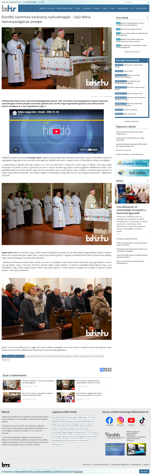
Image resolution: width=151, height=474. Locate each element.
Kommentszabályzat (101, 464)
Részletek (78, 471)
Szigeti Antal (5, 359)
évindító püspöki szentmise (33, 356)
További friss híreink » (132, 52)
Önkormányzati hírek (65, 8)
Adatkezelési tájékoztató (120, 464)
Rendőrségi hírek (59, 440)
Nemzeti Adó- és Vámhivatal (78, 440)
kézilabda (64, 429)
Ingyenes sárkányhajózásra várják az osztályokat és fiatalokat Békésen (130, 24)
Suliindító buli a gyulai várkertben (131, 29)
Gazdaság (87, 8)
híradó (55, 417)
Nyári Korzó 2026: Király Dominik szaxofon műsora (128, 105)
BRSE (63, 421)
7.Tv (88, 433)
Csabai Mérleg (30, 2)
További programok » (132, 121)
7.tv (131, 8)
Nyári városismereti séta (134, 93)
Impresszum (87, 464)
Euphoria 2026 (128, 71)
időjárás (56, 429)
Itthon (78, 8)
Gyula (70, 421)
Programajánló (122, 8)
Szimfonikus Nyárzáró (130, 110)
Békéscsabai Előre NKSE (79, 429)
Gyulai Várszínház (69, 437)
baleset (95, 433)
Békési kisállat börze (129, 114)
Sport (105, 8)
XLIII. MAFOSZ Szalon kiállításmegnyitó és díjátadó (128, 82)
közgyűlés (81, 437)
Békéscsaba (11, 356)
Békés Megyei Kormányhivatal (74, 433)
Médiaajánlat (136, 464)
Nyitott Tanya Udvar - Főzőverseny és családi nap (128, 76)
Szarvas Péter (92, 437)
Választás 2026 (141, 8)
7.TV (42, 2)
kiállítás (62, 417)
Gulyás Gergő (108, 96)
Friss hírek (51, 8)
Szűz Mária (76, 356)
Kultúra (97, 8)
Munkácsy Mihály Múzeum (84, 421)
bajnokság (56, 437)
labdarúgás (72, 417)
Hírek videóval (20, 356)
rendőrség (56, 433)
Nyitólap (42, 8)
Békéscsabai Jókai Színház (62, 425)
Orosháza (88, 425)
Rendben (144, 471)
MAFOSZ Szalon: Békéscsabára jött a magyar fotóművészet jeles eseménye (130, 40)
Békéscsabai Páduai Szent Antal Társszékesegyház (57, 356)
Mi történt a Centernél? (123, 150)
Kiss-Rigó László (98, 356)
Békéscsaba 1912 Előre (86, 417)
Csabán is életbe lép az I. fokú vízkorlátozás (129, 154)
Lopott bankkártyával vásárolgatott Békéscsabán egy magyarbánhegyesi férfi (131, 145)
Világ (112, 8)
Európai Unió (57, 444)
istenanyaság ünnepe (86, 356)
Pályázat (146, 464)
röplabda (56, 421)
